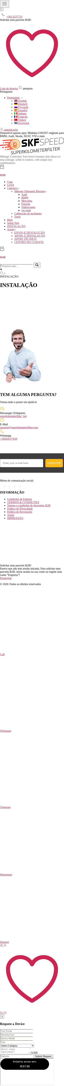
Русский (22, 107)
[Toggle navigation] (4, 4)
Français (22, 116)
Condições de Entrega (19, 499)
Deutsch (22, 103)
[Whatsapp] (2, 10)
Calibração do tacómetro (28, 213)
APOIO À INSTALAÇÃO (29, 235)
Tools (17, 216)
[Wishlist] (32, 1009)
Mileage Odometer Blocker (29, 191)
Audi (24, 194)
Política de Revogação (19, 511)
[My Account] (5, 945)
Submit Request (43, 1056)
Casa (10, 181)
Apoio (10, 229)
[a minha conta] (2, 129)
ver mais (26, 210)
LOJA (10, 184)
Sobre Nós (13, 223)
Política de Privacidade (20, 508)
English (22, 100)
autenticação (11, 129)
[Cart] (2, 1013)
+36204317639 (8, 438)
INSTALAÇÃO (16, 226)
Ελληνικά (23, 123)
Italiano (21, 113)
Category (12, 188)
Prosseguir (6, 578)
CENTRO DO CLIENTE (29, 242)
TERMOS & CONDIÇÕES (23, 502)
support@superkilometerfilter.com (19, 427)
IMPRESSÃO (15, 518)
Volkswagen (28, 207)
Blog (10, 219)
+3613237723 (14, 16)
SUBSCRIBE (54, 463)
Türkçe (21, 119)
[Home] (2, 945)
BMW (24, 197)
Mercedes (26, 200)
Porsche (25, 203)
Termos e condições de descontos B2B (28, 505)
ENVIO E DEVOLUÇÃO (29, 232)
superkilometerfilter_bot (13, 416)
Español (22, 110)
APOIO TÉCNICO (25, 238)
